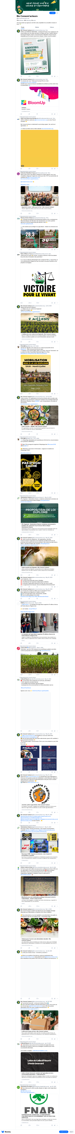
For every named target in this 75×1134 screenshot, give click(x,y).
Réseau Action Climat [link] (26, 217)
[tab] (23, 27)
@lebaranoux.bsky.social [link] (51, 957)
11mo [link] (47, 217)
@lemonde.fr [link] (25, 604)
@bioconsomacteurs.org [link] (38, 30)
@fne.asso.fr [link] (35, 830)
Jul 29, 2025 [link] (48, 305)
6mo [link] (46, 30)
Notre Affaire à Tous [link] (26, 253)
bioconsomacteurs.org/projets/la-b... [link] (30, 1009)
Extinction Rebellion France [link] (28, 172)
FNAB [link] (22, 602)
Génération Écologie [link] (26, 1086)
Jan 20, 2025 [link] (52, 1086)
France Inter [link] (24, 647)
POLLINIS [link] (23, 346)
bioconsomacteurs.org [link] (47, 128)
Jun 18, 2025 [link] (48, 396)
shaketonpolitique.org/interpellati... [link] (40, 690)
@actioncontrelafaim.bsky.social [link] (40, 867)
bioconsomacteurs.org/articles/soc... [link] (30, 178)
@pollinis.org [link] (29, 346)
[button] (18, 2)
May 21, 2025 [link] (37, 602)
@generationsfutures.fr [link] (38, 497)
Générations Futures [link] (26, 497)
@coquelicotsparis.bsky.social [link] (43, 816)
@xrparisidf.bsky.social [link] (26, 817)
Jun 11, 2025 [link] (36, 438)
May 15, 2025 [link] (48, 734)
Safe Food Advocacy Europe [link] (29, 118)
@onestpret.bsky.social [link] (26, 181)
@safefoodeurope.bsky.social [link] (44, 118)
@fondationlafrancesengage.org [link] (29, 737)
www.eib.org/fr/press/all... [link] (27, 223)
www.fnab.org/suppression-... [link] (28, 1092)
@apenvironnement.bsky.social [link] (50, 819)
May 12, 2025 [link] (47, 679)
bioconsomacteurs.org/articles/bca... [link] (31, 311)
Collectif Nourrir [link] (25, 679)
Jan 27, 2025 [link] (47, 1043)
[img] (37, 5)
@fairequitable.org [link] (37, 817)
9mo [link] (48, 172)
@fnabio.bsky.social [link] (29, 602)
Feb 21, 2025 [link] (52, 867)
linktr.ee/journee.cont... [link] (33, 782)
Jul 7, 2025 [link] (36, 346)
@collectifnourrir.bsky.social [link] (36, 679)
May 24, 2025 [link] (47, 497)
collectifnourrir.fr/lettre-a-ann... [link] (40, 1050)
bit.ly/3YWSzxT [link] (33, 608)
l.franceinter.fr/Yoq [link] (45, 650)
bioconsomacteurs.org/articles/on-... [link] (30, 404)
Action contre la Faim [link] (26, 867)
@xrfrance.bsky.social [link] (41, 172)
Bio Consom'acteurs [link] (26, 30)
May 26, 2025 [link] (48, 537)
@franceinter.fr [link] (32, 647)
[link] (20, 20)
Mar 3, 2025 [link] (48, 909)
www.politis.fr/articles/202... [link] (40, 831)
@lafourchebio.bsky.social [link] (27, 957)
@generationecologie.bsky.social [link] (40, 1086)
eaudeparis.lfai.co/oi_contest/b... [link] (29, 82)
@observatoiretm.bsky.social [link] (28, 819)
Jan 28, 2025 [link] (48, 951)
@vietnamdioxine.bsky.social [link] (28, 816)
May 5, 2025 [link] (39, 647)
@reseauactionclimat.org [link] (38, 217)
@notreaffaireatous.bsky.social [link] (40, 253)
